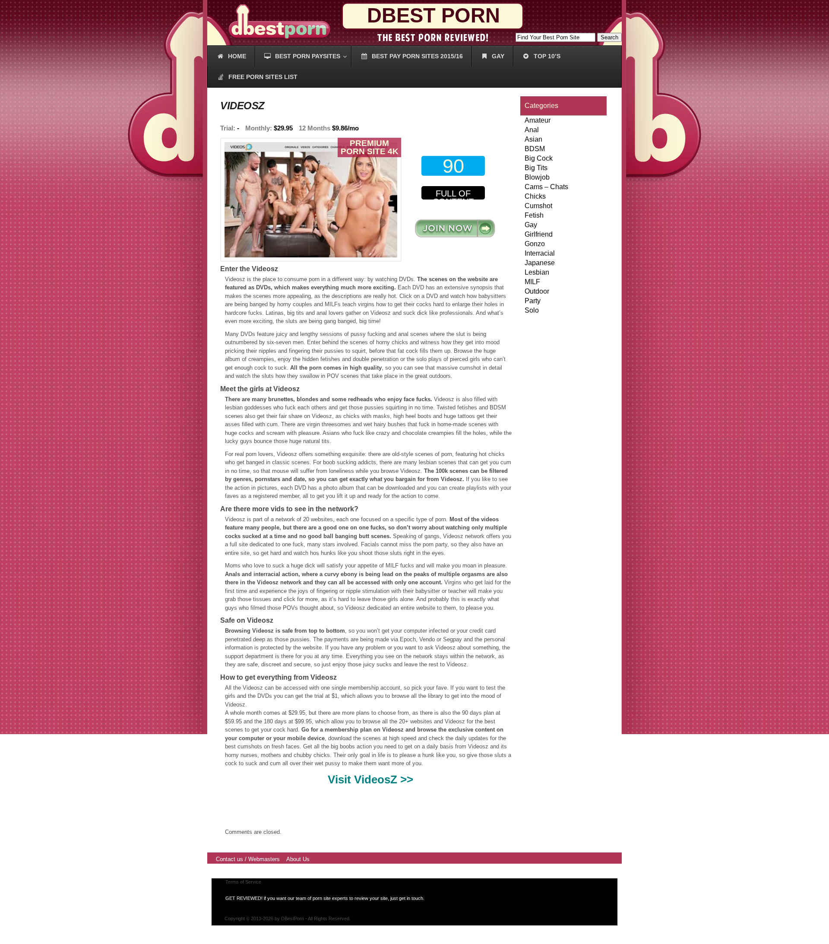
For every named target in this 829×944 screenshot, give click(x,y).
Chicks (535, 196)
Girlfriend (539, 234)
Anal (532, 129)
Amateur (538, 120)
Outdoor (537, 291)
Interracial (540, 253)
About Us (298, 859)
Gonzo (535, 243)
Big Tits (536, 167)
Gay (531, 224)
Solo (532, 310)
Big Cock (539, 158)
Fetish (534, 215)
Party (533, 300)
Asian (533, 139)
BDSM (535, 148)
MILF (532, 281)
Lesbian (537, 272)
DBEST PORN (433, 15)
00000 (455, 228)
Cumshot (538, 205)
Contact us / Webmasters (248, 859)
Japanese (540, 262)
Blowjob (537, 177)
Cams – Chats (546, 186)
